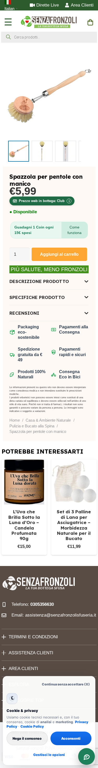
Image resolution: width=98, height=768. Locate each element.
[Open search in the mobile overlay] (49, 37)
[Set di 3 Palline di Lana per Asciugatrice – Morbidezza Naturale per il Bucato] (74, 482)
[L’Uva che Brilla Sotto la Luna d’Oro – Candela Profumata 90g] (24, 482)
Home (14, 420)
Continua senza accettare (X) (66, 684)
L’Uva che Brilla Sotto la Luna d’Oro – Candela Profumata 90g (24, 525)
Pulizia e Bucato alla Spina (31, 426)
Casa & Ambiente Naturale (48, 420)
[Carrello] (90, 22)
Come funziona (74, 230)
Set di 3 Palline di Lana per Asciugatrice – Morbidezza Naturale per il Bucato (74, 525)
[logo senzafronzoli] (49, 22)
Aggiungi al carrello (59, 254)
